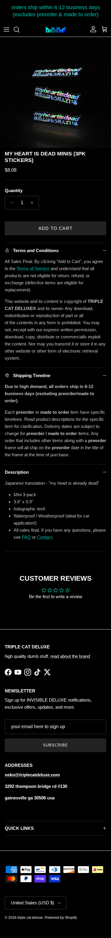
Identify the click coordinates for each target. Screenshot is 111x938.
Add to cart (55, 228)
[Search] (19, 29)
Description (17, 472)
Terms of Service (33, 268)
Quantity (13, 190)
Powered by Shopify (61, 918)
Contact (44, 537)
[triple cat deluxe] (55, 29)
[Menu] (6, 29)
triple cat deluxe (30, 918)
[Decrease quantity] (10, 202)
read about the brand (70, 656)
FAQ (26, 537)
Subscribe (55, 745)
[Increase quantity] (33, 202)
